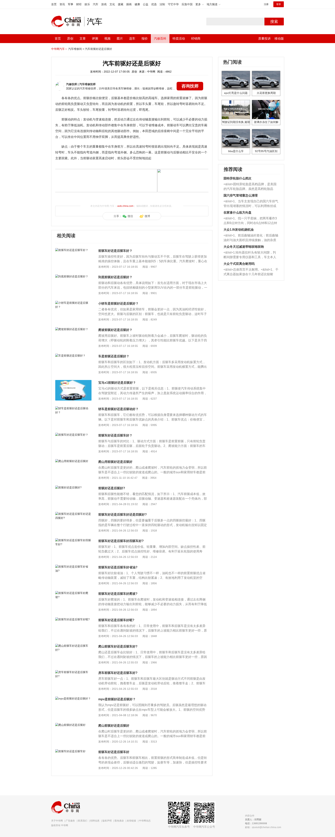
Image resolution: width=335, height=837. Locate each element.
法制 (162, 4)
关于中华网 (57, 820)
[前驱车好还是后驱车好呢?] (73, 619)
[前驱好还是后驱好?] (73, 487)
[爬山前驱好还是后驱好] (73, 724)
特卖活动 (179, 38)
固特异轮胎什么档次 (237, 178)
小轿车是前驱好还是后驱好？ (118, 303)
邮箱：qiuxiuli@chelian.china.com (263, 827)
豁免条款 (119, 820)
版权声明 (107, 820)
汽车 (95, 4)
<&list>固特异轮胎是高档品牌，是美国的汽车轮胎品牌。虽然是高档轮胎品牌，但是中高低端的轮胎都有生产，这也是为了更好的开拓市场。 (250, 187)
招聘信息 (94, 820)
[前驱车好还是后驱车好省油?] (73, 566)
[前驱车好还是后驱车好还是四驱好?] (73, 513)
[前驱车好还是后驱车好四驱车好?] (73, 540)
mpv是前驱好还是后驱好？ (117, 699)
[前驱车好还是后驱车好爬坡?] (73, 593)
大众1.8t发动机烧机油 (239, 229)
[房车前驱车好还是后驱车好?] (73, 672)
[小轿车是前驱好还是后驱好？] (73, 302)
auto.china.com (125, 206)
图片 (120, 38)
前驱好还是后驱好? (111, 488)
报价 (145, 38)
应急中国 (187, 4)
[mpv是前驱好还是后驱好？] (73, 698)
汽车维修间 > (76, 48)
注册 (266, 4)
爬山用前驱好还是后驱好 (115, 461)
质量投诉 (264, 38)
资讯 (62, 4)
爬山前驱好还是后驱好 (113, 725)
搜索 (274, 21)
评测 (95, 38)
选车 (132, 38)
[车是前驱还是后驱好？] (73, 355)
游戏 (104, 4)
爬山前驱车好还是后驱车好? (117, 646)
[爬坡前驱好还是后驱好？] (73, 329)
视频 (107, 38)
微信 (130, 216)
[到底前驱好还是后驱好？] (73, 276)
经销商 (195, 38)
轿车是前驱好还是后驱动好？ (118, 409)
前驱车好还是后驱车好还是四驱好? (122, 514)
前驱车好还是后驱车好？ (115, 250)
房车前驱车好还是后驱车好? (117, 672)
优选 (154, 4)
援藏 (120, 4)
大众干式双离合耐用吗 (239, 263)
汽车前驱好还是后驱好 (98, 48)
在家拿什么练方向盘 (237, 212)
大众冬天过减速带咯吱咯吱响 (244, 246)
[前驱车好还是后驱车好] (73, 751)
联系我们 (82, 820)
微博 (147, 216)
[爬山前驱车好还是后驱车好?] (73, 645)
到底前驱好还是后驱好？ (115, 277)
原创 (70, 38)
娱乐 (87, 4)
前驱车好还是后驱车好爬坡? (117, 593)
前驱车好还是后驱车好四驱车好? (121, 541)
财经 (79, 4)
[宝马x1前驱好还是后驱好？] (73, 381)
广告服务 (70, 820)
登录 (278, 4)
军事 (70, 4)
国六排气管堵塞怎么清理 (241, 195)
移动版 (279, 38)
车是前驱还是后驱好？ (113, 356)
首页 (54, 4)
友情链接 (131, 820)
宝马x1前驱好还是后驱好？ (117, 382)
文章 (82, 38)
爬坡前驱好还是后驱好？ (115, 330)
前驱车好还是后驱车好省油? (117, 567)
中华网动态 (145, 820)
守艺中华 (173, 4)
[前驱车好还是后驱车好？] (73, 250)
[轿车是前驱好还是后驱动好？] (73, 408)
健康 (137, 4)
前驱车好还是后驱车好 (113, 752)
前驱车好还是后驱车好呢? (116, 620)
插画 (129, 4)
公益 (145, 4)
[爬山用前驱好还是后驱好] (73, 461)
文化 (112, 4)
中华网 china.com (67, 21)
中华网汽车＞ (59, 48)
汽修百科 (160, 38)
